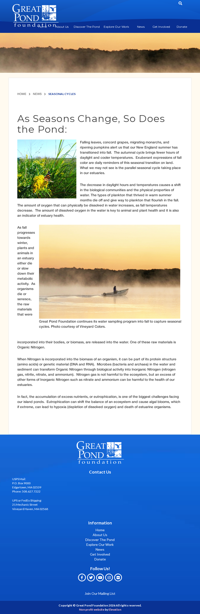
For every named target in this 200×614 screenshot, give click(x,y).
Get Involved (161, 26)
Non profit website (91, 609)
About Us (62, 26)
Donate (182, 26)
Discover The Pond (87, 26)
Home (21, 94)
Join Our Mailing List (100, 593)
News (141, 26)
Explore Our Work (116, 26)
